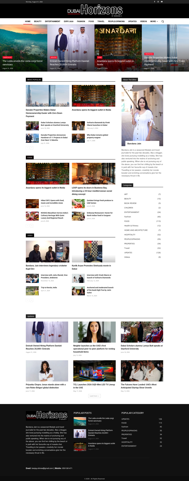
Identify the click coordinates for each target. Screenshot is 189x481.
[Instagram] (158, 1)
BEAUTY (127, 198)
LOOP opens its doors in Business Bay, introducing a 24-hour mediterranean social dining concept (92, 191)
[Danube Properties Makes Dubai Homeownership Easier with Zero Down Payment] (47, 96)
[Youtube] (161, 1)
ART (126, 194)
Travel (127, 248)
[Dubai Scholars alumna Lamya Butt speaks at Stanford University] (32, 125)
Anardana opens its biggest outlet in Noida (91, 110)
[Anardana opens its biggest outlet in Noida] (118, 48)
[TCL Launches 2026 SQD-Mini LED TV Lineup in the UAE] (94, 370)
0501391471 (67, 468)
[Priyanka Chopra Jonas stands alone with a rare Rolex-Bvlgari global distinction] (47, 370)
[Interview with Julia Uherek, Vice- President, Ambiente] (32, 278)
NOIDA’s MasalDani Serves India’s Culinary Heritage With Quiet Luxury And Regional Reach (54, 215)
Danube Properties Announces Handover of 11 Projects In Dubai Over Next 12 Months (54, 137)
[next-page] (31, 147)
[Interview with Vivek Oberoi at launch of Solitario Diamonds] (78, 278)
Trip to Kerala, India (49, 287)
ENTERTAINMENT (131, 212)
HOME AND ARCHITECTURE (136, 230)
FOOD (99, 57)
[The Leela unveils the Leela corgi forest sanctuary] (23, 48)
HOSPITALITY (7, 57)
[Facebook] (154, 1)
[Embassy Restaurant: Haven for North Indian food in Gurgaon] (78, 216)
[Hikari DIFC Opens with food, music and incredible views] (32, 203)
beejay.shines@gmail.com (42, 468)
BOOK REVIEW (130, 203)
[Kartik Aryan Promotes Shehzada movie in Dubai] (93, 251)
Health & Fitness (131, 225)
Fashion (127, 216)
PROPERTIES (149, 54)
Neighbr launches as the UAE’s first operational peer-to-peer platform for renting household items (94, 348)
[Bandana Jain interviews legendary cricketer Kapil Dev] (47, 251)
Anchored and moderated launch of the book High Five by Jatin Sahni (100, 290)
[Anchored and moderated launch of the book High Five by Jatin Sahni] (78, 290)
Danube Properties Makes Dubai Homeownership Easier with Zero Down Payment (44, 113)
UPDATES (53, 57)
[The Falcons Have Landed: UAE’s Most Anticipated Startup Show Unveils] (142, 370)
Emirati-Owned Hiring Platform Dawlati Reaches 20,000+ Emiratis (100, 432)
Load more (93, 396)
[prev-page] (27, 147)
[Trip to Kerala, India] (32, 290)
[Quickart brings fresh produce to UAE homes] (78, 203)
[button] (163, 21)
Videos (127, 257)
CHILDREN (128, 207)
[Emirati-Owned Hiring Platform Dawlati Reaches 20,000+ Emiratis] (71, 48)
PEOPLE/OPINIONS (132, 239)
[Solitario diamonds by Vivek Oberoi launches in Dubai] (78, 125)
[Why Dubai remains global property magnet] (78, 138)
